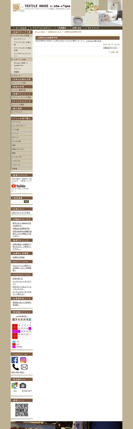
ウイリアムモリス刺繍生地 (22, 49)
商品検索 (18, 198)
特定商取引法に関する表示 (71, 424)
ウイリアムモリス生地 (20, 35)
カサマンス (16, 75)
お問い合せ (77, 28)
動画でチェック (21, 240)
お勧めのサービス (22, 219)
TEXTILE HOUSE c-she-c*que (47, 6)
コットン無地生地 (19, 90)
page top (114, 52)
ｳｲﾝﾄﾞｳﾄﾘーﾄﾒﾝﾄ (22, 275)
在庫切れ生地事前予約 (21, 228)
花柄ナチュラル (18, 149)
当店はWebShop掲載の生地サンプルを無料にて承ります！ (22, 233)
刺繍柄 (16, 72)
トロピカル (16, 161)
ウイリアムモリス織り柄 (22, 43)
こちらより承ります (93, 41)
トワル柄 (15, 130)
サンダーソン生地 (19, 59)
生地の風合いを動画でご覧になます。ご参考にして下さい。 (22, 246)
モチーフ (15, 137)
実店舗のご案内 (91, 424)
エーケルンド (17, 112)
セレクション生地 (19, 83)
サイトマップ (93, 28)
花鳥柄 (14, 169)
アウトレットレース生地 (21, 97)
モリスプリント (20, 39)
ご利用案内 (61, 28)
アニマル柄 (16, 141)
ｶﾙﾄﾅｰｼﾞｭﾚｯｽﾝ (20, 262)
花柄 (13, 145)
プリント (17, 69)
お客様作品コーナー (22, 299)
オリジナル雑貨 (18, 105)
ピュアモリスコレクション (22, 55)
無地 (13, 153)
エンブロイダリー (19, 126)
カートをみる (21, 28)
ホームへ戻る (40, 32)
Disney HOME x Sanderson (21, 64)
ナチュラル (16, 122)
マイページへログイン (42, 28)
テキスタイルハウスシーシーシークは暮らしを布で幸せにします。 (48, 9)
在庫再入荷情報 (21, 253)
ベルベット (16, 165)
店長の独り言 (18, 279)
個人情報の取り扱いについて (47, 424)
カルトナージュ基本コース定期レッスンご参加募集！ (22, 268)
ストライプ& (17, 157)
